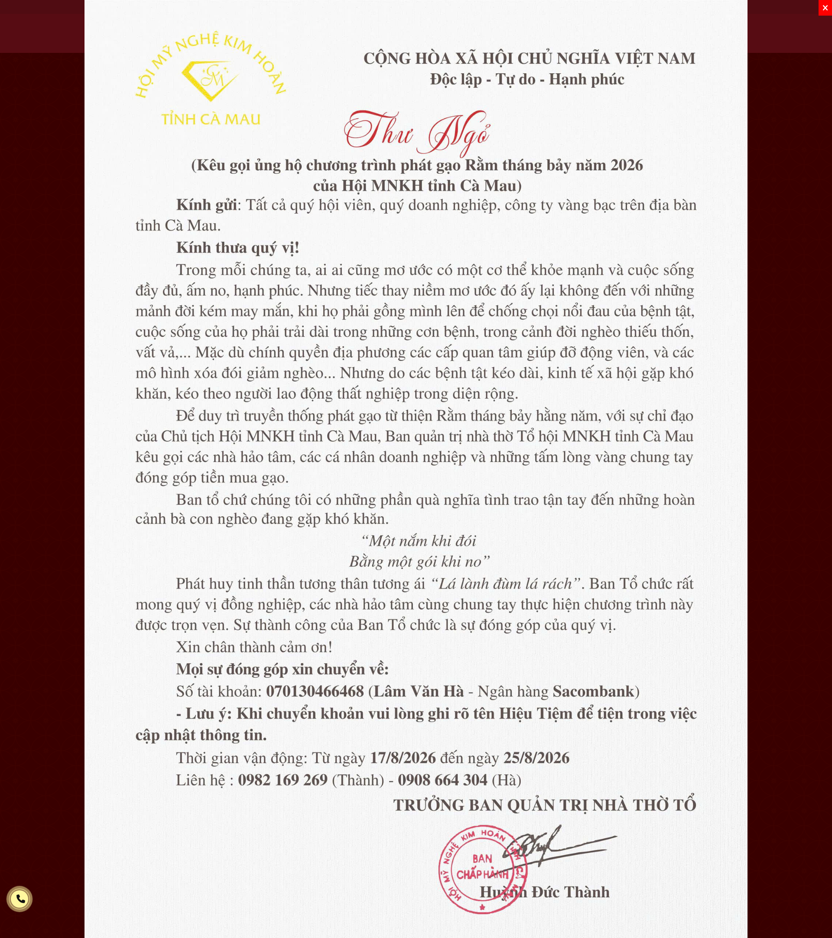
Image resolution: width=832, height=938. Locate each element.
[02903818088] (19, 899)
